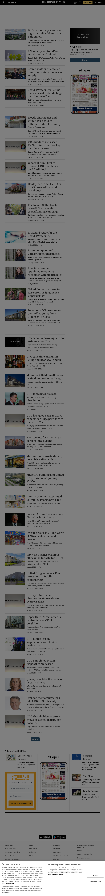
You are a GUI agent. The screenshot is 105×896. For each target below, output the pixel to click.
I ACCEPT (95, 875)
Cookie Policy (10, 883)
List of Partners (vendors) (55, 874)
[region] (52, 878)
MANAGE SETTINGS (95, 881)
